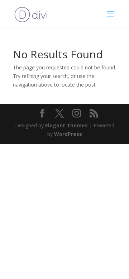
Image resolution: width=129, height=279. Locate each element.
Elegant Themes (66, 125)
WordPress (68, 134)
